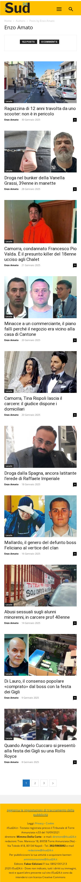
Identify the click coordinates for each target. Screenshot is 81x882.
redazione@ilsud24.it (40, 850)
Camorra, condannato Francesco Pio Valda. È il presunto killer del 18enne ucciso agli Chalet (40, 254)
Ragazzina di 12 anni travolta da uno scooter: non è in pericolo (40, 111)
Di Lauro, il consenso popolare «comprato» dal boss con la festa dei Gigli (37, 686)
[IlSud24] (36, 7)
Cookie (50, 823)
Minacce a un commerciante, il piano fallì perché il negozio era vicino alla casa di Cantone (40, 329)
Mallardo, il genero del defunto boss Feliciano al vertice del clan (40, 545)
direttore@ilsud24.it (64, 837)
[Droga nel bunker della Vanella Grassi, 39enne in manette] (40, 151)
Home (8, 21)
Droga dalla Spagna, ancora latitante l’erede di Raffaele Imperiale (40, 476)
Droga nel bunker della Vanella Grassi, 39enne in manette (34, 180)
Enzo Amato (11, 119)
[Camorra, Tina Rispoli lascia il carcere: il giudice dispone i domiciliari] (40, 372)
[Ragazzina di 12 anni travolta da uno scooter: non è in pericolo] (40, 82)
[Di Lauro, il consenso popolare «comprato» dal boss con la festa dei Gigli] (40, 655)
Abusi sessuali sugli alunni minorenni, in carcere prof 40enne (37, 614)
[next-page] (53, 783)
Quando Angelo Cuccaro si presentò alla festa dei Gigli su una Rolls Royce (39, 751)
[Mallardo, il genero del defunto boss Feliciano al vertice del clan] (40, 516)
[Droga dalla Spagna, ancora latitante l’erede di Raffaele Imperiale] (40, 447)
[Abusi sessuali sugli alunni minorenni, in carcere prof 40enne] (40, 585)
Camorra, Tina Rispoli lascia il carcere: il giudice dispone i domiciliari (33, 404)
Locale (9, 101)
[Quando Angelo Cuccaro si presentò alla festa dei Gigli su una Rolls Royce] (40, 724)
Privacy (39, 823)
